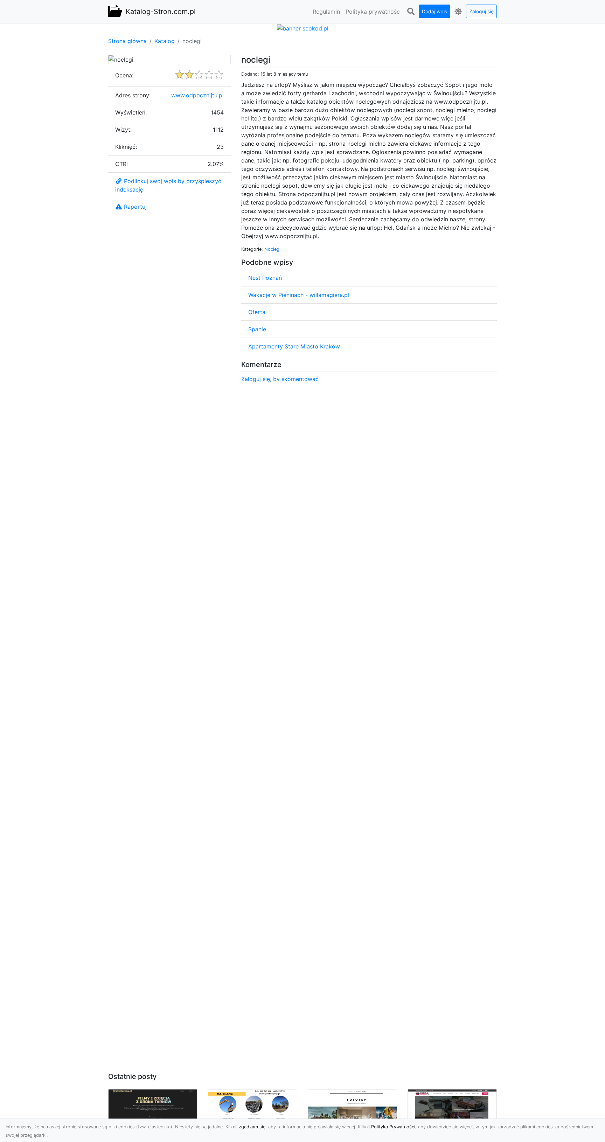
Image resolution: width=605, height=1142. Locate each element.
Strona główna (127, 40)
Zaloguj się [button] (481, 11)
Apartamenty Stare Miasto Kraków (294, 346)
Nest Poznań (265, 277)
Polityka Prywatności (393, 1126)
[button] (410, 11)
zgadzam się (252, 1126)
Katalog (164, 40)
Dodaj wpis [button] (434, 11)
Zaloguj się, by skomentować (280, 378)
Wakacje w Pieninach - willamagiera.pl (298, 294)
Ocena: (124, 75)
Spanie (257, 329)
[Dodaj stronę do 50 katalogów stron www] (302, 27)
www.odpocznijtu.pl (197, 95)
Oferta (256, 312)
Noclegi (272, 249)
